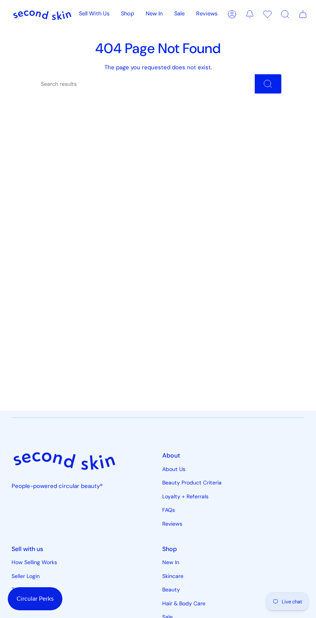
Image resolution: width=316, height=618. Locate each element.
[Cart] (303, 14)
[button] (127, 14)
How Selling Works (34, 562)
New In (170, 562)
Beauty (171, 589)
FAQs (168, 509)
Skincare (172, 576)
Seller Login (26, 576)
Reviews (172, 523)
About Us (173, 469)
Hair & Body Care (183, 603)
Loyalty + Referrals (185, 496)
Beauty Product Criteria (192, 482)
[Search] (268, 84)
